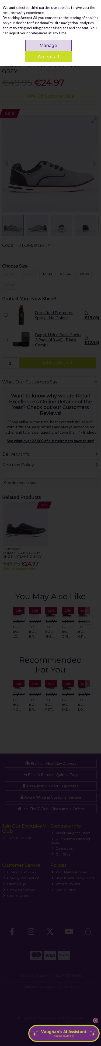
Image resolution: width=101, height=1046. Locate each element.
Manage (48, 45)
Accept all (48, 56)
